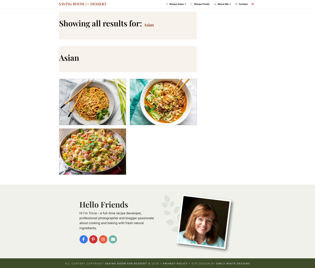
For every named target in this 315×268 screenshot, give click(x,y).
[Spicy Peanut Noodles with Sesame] (92, 102)
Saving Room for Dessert (83, 4)
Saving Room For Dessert (126, 263)
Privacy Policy (175, 263)
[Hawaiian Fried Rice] (92, 152)
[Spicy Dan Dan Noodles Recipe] (163, 102)
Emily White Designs (233, 263)
